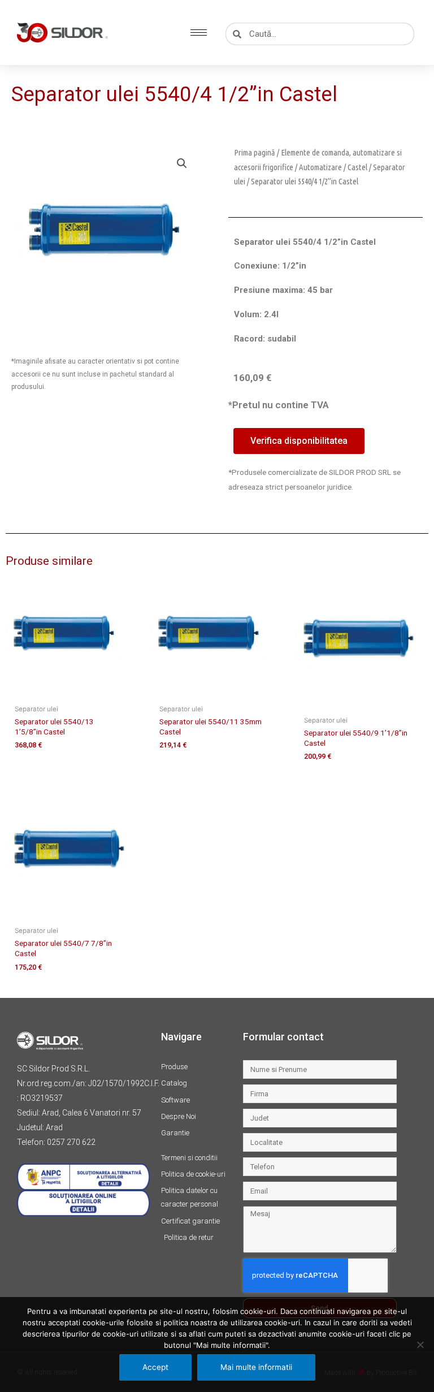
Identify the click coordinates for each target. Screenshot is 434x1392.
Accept (155, 1367)
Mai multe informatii (256, 1367)
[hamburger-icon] (198, 32)
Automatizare (320, 167)
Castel (357, 167)
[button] (182, 163)
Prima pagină (254, 152)
